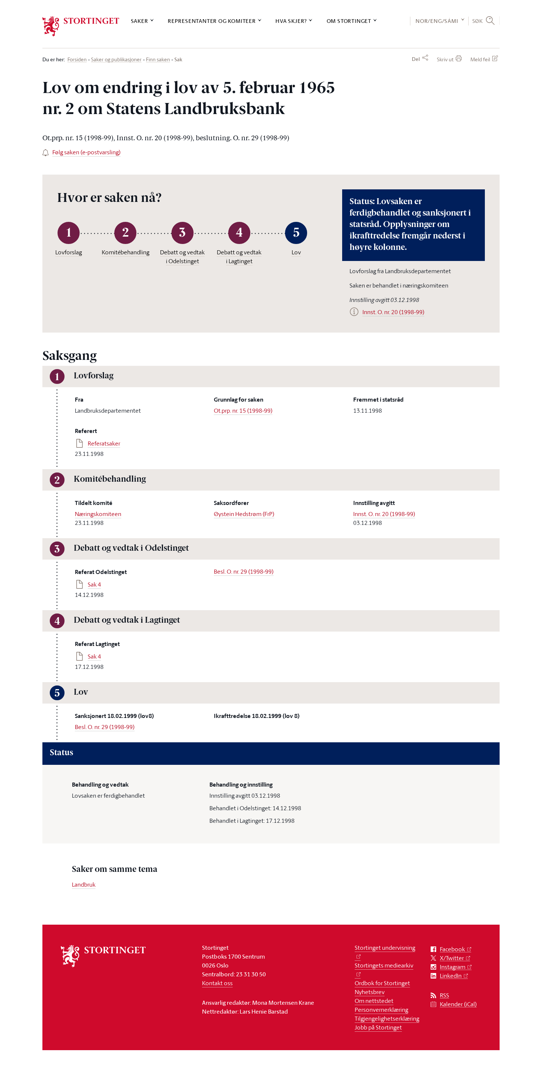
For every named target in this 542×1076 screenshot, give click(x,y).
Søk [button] (477, 20)
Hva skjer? (291, 21)
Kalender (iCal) (458, 1004)
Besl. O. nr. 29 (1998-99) (244, 571)
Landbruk (83, 884)
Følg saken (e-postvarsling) (86, 152)
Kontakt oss (217, 983)
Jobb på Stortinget (378, 1027)
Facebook (452, 949)
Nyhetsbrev (370, 992)
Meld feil (480, 59)
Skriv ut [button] (445, 59)
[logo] (80, 26)
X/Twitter (452, 958)
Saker (139, 21)
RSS (444, 995)
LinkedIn (451, 976)
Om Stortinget (349, 21)
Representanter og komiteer (212, 21)
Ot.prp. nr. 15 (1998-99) (243, 410)
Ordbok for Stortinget (382, 983)
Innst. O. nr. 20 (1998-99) (384, 514)
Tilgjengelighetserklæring (387, 1018)
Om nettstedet (374, 1001)
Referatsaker (104, 443)
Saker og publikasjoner (116, 59)
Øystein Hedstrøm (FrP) (244, 514)
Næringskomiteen (98, 514)
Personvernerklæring (381, 1009)
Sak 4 (94, 584)
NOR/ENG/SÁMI (437, 21)
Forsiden (77, 59)
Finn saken (158, 59)
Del (416, 59)
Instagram (452, 967)
